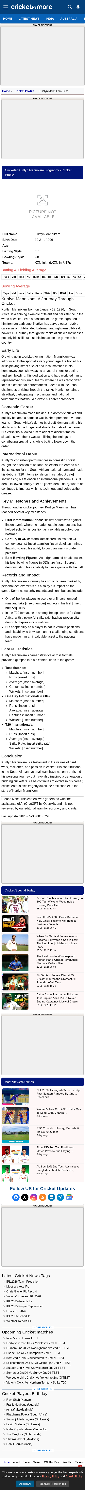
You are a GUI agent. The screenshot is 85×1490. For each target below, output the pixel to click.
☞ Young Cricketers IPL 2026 (22, 1296)
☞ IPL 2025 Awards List (18, 1301)
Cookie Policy (74, 1476)
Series (37, 1462)
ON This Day (51, 1462)
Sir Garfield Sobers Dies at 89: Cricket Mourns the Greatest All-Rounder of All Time (56, 979)
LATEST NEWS (29, 18)
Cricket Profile (24, 91)
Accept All (25, 1483)
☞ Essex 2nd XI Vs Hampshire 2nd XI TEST (31, 1353)
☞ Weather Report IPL (17, 1321)
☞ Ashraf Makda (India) (18, 1409)
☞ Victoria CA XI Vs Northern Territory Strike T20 (34, 1382)
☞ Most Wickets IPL (16, 1286)
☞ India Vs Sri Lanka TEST (20, 1338)
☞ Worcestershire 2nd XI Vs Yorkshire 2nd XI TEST (36, 1377)
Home (7, 18)
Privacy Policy (50, 1476)
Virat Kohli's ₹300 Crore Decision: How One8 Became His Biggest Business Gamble (57, 921)
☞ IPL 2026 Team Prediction (21, 1281)
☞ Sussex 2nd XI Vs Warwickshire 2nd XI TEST (34, 1367)
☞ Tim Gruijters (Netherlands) (22, 1434)
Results (66, 1462)
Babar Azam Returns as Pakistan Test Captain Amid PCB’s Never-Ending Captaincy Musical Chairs (57, 998)
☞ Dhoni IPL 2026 (14, 1311)
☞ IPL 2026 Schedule (16, 1316)
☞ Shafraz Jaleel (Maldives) (21, 1439)
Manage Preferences (53, 1483)
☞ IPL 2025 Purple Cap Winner (23, 1306)
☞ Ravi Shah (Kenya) (17, 1399)
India (50, 18)
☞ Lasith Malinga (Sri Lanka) (21, 1424)
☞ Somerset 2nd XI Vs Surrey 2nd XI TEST (31, 1372)
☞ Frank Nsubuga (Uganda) (21, 1404)
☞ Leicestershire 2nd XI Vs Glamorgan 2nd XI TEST (37, 1362)
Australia (68, 18)
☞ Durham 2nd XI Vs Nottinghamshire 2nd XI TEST (36, 1348)
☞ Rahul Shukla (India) (17, 1444)
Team (26, 1462)
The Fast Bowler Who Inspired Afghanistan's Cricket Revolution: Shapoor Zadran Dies (57, 960)
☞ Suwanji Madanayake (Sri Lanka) (26, 1419)
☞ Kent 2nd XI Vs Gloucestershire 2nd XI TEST (33, 1357)
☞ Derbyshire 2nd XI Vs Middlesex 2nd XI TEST (34, 1343)
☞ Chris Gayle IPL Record (20, 1291)
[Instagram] (33, 1197)
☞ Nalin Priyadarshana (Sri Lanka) (25, 1429)
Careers (79, 1462)
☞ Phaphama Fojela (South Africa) (25, 1414)
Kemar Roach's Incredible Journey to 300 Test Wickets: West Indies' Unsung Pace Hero (60, 901)
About (16, 1462)
